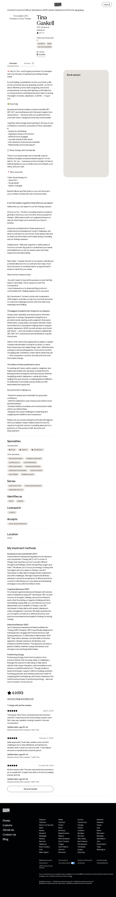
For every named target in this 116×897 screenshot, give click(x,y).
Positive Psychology (15, 654)
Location (12, 534)
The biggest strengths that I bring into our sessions (28, 311)
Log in (106, 5)
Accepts (12, 519)
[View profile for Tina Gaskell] (20, 27)
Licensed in (14, 507)
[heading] (15, 693)
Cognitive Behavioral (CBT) (18, 589)
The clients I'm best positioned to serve (23, 364)
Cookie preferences (102, 863)
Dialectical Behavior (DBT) (17, 624)
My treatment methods (21, 548)
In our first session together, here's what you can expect (30, 203)
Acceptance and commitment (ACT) (22, 554)
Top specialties (12, 446)
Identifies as (14, 496)
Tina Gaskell (45, 20)
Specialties (14, 441)
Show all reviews (30, 789)
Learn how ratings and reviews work (20, 699)
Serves (11, 481)
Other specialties (13, 454)
